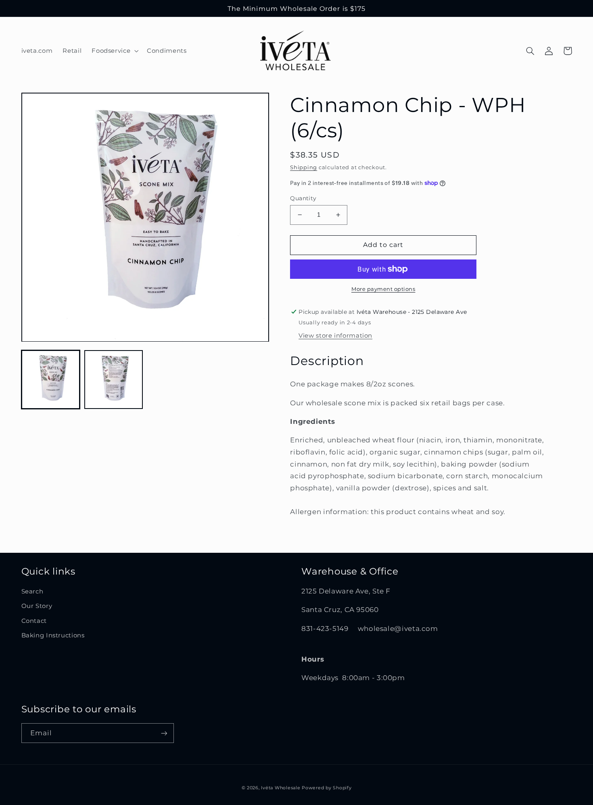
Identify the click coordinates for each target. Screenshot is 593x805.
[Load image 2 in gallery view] (113, 380)
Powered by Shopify (326, 787)
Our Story (36, 606)
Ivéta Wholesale (280, 787)
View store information (335, 335)
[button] (114, 51)
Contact (34, 620)
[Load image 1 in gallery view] (50, 380)
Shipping (303, 167)
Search (32, 591)
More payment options (383, 289)
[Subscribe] (164, 733)
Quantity (303, 198)
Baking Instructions (53, 635)
